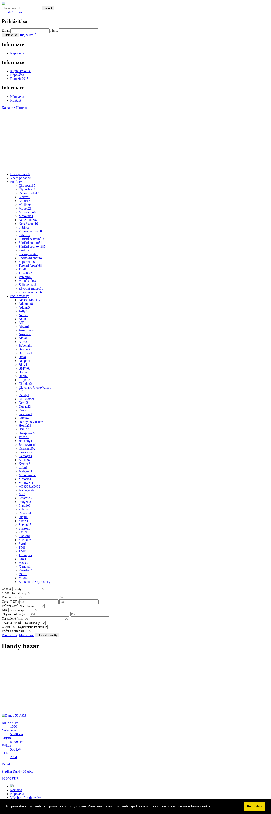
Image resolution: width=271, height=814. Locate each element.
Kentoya (25, 456)
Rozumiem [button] (254, 806)
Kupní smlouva (20, 71)
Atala (23, 338)
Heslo (54, 30)
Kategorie (8, 107)
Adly (23, 311)
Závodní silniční (30, 292)
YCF (23, 574)
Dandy (24, 395)
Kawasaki (27, 448)
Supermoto (27, 262)
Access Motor (30, 300)
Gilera (24, 418)
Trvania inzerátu (12, 623)
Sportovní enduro (32, 258)
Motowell (26, 482)
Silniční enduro (30, 242)
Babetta (25, 345)
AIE (22, 322)
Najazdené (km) (12, 618)
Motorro (25, 479)
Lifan (23, 467)
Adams (24, 307)
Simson (24, 528)
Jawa (24, 437)
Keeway (25, 452)
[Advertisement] (129, 139)
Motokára (26, 216)
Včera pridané (20, 178)
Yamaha (26, 570)
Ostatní (25, 498)
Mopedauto (27, 212)
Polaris (24, 509)
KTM (24, 460)
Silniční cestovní (31, 239)
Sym (22, 543)
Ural (22, 559)
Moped (25, 208)
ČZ (22, 391)
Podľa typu (17, 181)
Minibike (25, 204)
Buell (23, 376)
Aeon (23, 315)
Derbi (23, 402)
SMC (23, 532)
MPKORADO (29, 486)
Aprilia (25, 334)
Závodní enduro (31, 288)
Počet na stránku (13, 631)
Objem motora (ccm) (15, 614)
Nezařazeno (28, 223)
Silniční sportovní (32, 246)
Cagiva (24, 380)
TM (22, 547)
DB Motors (27, 399)
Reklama (16, 790)
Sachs (23, 521)
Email (6, 30)
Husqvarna (27, 433)
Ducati (25, 406)
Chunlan (25, 383)
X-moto (25, 566)
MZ (22, 494)
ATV (23, 342)
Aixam (24, 326)
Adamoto (26, 303)
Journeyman (28, 444)
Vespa (23, 562)
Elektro (24, 197)
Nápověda (17, 53)
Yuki (23, 578)
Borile (24, 372)
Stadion (24, 536)
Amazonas (27, 330)
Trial (22, 269)
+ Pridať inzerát (12, 12)
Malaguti (25, 471)
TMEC (24, 551)
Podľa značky (19, 296)
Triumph (25, 555)
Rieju (23, 517)
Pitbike (24, 227)
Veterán (25, 277)
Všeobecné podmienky (25, 797)
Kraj (5, 610)
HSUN (24, 429)
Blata (23, 364)
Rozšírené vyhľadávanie (18, 635)
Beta (22, 357)
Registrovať (28, 35)
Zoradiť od (9, 627)
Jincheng (25, 441)
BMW (24, 368)
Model (6, 593)
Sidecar (24, 235)
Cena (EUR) (10, 601)
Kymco (24, 463)
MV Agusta (27, 490)
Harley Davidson (31, 422)
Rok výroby (10, 597)
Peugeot (25, 502)
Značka (7, 589)
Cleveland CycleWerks (35, 387)
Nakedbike (28, 220)
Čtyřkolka (27, 189)
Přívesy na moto (30, 231)
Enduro (25, 201)
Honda (25, 425)
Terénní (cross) (30, 265)
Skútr (24, 250)
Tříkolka (25, 273)
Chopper (27, 185)
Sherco (25, 524)
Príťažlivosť (10, 606)
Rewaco (25, 513)
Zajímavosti (27, 284)
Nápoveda (17, 96)
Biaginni (25, 361)
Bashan (24, 349)
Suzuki (25, 540)
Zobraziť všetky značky (34, 582)
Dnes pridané (20, 174)
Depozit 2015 (19, 78)
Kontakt (15, 100)
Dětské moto (29, 193)
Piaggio (24, 505)
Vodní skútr (27, 281)
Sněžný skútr (28, 254)
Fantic (24, 410)
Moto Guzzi (27, 475)
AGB (23, 319)
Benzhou (25, 353)
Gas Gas (25, 414)
